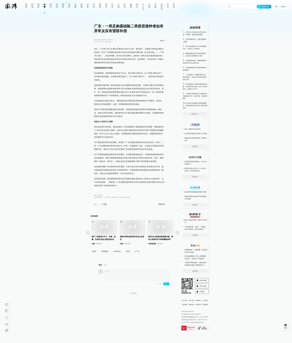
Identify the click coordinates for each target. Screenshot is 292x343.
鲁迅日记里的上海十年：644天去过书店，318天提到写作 (195, 170)
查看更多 (195, 146)
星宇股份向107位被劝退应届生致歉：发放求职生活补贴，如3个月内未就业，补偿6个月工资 (195, 86)
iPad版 (201, 291)
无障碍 (283, 7)
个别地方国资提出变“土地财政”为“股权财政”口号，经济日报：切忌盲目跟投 (195, 96)
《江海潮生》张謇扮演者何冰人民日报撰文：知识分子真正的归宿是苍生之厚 (194, 77)
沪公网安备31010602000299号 (191, 314)
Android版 (203, 280)
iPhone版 (202, 286)
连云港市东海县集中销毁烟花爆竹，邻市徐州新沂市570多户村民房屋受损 (195, 105)
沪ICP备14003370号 (187, 311)
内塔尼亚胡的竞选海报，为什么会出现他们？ (195, 163)
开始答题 (195, 235)
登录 (276, 6)
